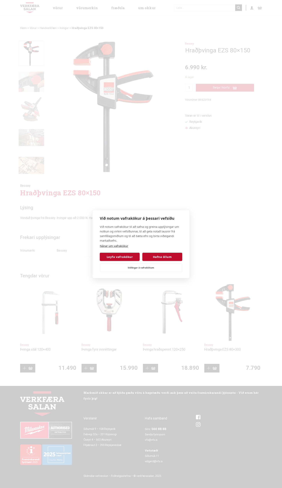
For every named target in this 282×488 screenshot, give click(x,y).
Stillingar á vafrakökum (141, 267)
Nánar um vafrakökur (114, 246)
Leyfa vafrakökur (120, 257)
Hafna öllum (162, 257)
